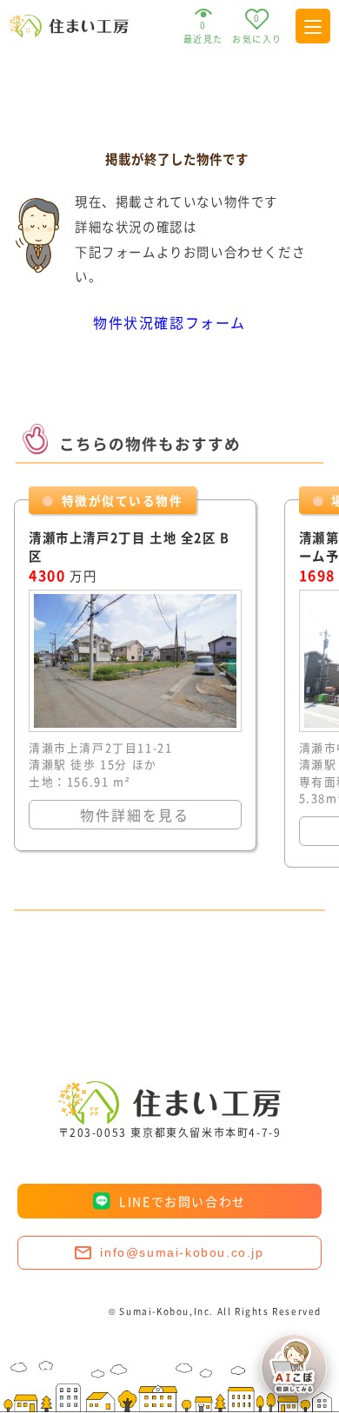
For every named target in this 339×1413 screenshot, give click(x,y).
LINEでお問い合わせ (182, 1201)
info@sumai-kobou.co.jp (181, 1252)
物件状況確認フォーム (169, 322)
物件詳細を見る (134, 814)
